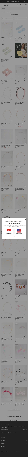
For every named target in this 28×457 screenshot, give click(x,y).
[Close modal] (25, 219)
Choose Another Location (14, 237)
